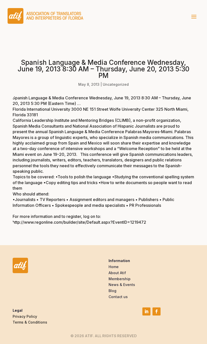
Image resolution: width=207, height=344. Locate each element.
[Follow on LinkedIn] (146, 311)
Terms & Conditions (30, 322)
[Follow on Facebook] (156, 311)
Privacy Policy (25, 316)
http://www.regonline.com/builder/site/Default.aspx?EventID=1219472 (79, 222)
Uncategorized (116, 84)
